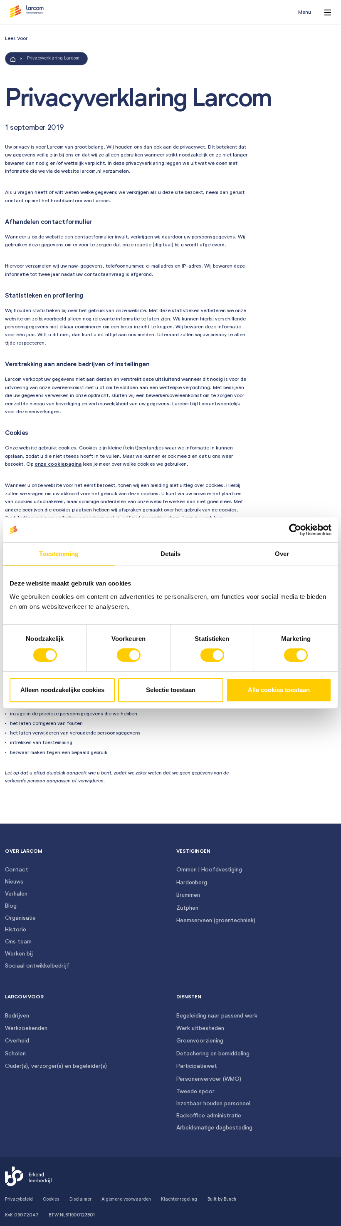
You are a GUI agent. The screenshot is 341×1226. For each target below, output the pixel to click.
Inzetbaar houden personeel (213, 1104)
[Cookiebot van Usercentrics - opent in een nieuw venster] (295, 530)
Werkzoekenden (26, 1028)
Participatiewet (196, 1066)
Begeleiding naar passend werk (216, 1016)
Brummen (188, 895)
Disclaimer (80, 1199)
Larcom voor (24, 997)
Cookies (51, 1199)
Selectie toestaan (170, 689)
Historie (15, 930)
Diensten (188, 997)
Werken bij (19, 954)
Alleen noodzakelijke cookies (62, 689)
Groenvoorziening (199, 1041)
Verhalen (16, 894)
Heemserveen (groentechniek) (215, 920)
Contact (16, 870)
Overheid (17, 1041)
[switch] (129, 655)
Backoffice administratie (208, 1116)
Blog (11, 906)
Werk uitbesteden (200, 1028)
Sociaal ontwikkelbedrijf (37, 966)
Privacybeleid (19, 1199)
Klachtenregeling (179, 1199)
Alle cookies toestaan (279, 689)
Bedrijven (17, 1016)
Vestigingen (193, 851)
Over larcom (23, 851)
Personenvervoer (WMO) (208, 1079)
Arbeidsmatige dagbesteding (214, 1128)
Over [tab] (282, 553)
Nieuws (14, 882)
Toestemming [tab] (59, 553)
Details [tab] (171, 553)
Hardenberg (191, 883)
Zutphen (187, 908)
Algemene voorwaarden (126, 1199)
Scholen (15, 1054)
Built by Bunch (222, 1199)
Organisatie (20, 918)
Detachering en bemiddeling (213, 1054)
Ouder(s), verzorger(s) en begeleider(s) (56, 1066)
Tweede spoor (195, 1091)
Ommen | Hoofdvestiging (209, 870)
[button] (26, 12)
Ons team (18, 942)
